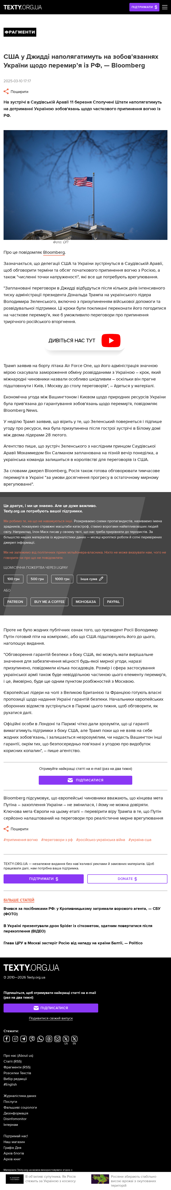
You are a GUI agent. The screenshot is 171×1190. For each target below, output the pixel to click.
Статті (8, 1061)
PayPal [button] (113, 602)
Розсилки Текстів (17, 1073)
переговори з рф (58, 839)
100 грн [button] (13, 579)
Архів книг (12, 1159)
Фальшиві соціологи (20, 1107)
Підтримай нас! (16, 1136)
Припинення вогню (22, 839)
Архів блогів (14, 1153)
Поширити (19, 91)
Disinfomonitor (15, 1119)
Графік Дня (12, 1148)
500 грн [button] (37, 579)
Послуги (10, 1101)
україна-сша (141, 839)
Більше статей (19, 900)
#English (10, 1084)
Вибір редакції (15, 1079)
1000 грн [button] (62, 579)
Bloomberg (54, 252)
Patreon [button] (15, 602)
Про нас (10, 1055)
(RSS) (18, 1061)
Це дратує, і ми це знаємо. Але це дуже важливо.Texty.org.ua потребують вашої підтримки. (50, 508)
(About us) (25, 1055)
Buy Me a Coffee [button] (49, 602)
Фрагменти (13, 1067)
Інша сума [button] (89, 579)
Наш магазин (14, 1142)
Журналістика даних (20, 1096)
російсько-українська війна (101, 839)
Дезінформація (16, 1113)
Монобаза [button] (86, 602)
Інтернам (11, 1124)
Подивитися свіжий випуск (51, 1018)
